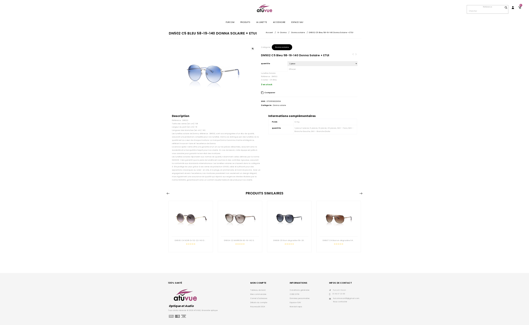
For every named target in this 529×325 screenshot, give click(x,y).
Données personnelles (300, 298)
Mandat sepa (296, 306)
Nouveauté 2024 (257, 306)
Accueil (269, 32)
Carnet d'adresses (258, 298)
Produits (245, 22)
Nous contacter (340, 301)
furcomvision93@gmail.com (346, 298)
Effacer (292, 69)
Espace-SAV (295, 302)
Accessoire (279, 22)
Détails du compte (258, 302)
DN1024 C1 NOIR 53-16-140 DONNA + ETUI (355, 57)
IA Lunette (261, 22)
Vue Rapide (190, 232)
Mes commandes (258, 294)
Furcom (230, 22)
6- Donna (282, 32)
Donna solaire (298, 32)
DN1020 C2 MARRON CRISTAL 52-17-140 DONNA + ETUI (352, 57)
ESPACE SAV (297, 22)
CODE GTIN (294, 294)
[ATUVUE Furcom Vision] (264, 8)
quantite (265, 63)
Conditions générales (300, 290)
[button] (252, 48)
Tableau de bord (258, 290)
